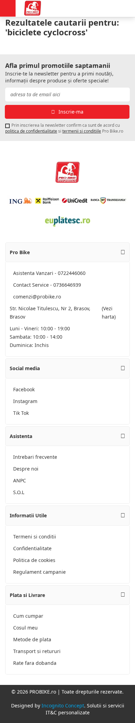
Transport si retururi (37, 651)
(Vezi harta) (109, 312)
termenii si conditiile (81, 131)
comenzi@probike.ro (37, 296)
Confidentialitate (32, 548)
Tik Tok (21, 413)
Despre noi (25, 468)
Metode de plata (32, 639)
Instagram (25, 401)
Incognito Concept (63, 705)
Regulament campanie (39, 572)
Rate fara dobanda (34, 663)
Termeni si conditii (34, 536)
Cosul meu (25, 627)
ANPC (19, 480)
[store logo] (36, 8)
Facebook (24, 389)
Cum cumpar (28, 616)
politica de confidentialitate (31, 131)
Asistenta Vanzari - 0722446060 (49, 273)
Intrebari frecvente (35, 457)
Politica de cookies (34, 560)
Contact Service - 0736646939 (47, 285)
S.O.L (18, 492)
